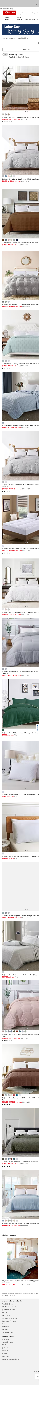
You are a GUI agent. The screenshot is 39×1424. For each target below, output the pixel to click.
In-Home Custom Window (10, 1359)
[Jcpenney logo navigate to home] (9, 13)
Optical (4, 1353)
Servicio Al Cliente (8, 1332)
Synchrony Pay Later (9, 1321)
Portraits (5, 1350)
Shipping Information (9, 1318)
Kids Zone (5, 1356)
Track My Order (7, 1304)
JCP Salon (5, 1348)
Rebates (5, 1329)
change (26, 57)
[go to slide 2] (27, 111)
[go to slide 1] (25, 111)
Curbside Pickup (7, 1342)
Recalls (4, 1324)
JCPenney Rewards (8, 1310)
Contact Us (6, 1312)
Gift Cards (5, 1327)
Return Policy (6, 1315)
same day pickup (16, 54)
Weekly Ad (5, 1345)
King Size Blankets (17, 1293)
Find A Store (6, 1339)
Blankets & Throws (28, 1293)
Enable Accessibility (6, 9)
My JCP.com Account (9, 1307)
